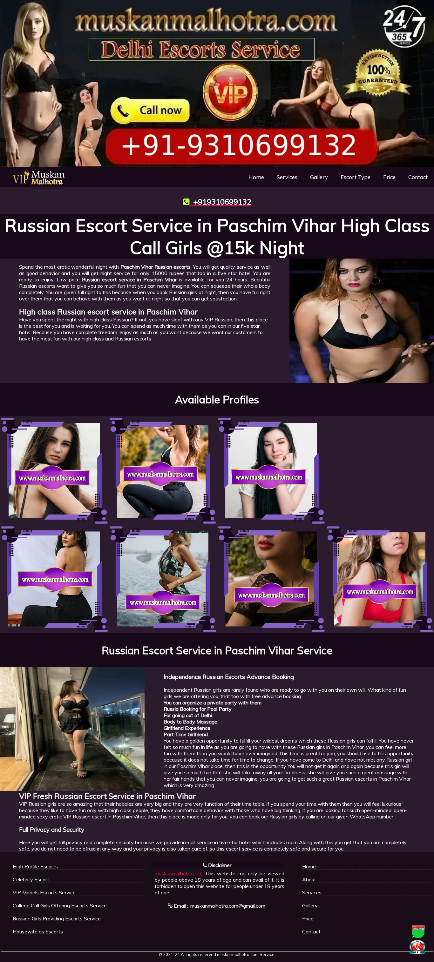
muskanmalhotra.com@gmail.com (227, 906)
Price (389, 177)
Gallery (319, 177)
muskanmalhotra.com (179, 873)
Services (287, 177)
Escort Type (355, 177)
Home (256, 177)
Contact (418, 177)
